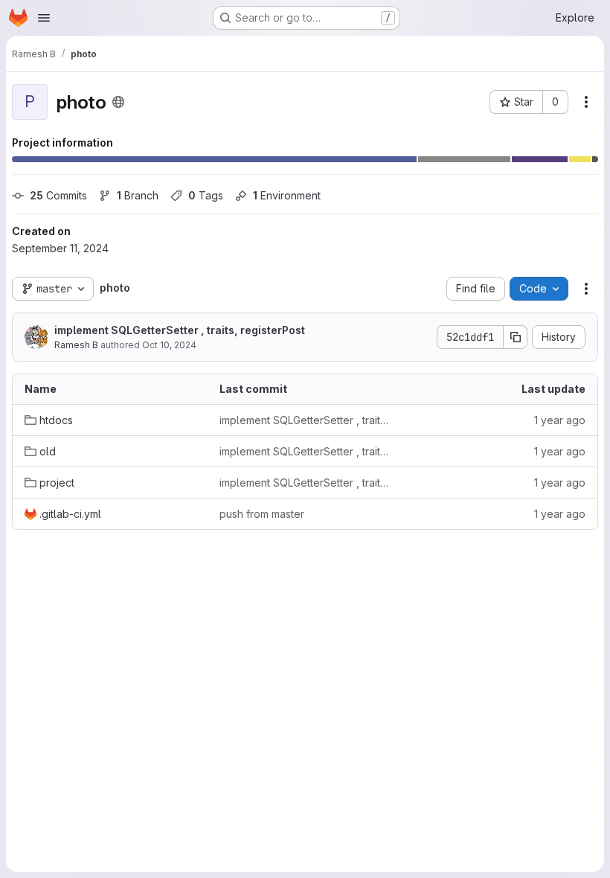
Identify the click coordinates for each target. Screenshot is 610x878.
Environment (287, 195)
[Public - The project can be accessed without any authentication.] (118, 102)
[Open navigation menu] (44, 18)
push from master (261, 513)
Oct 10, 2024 (169, 344)
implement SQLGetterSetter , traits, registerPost (179, 330)
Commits (58, 195)
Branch (137, 195)
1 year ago (559, 420)
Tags (205, 195)
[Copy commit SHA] (515, 337)
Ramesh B (76, 344)
